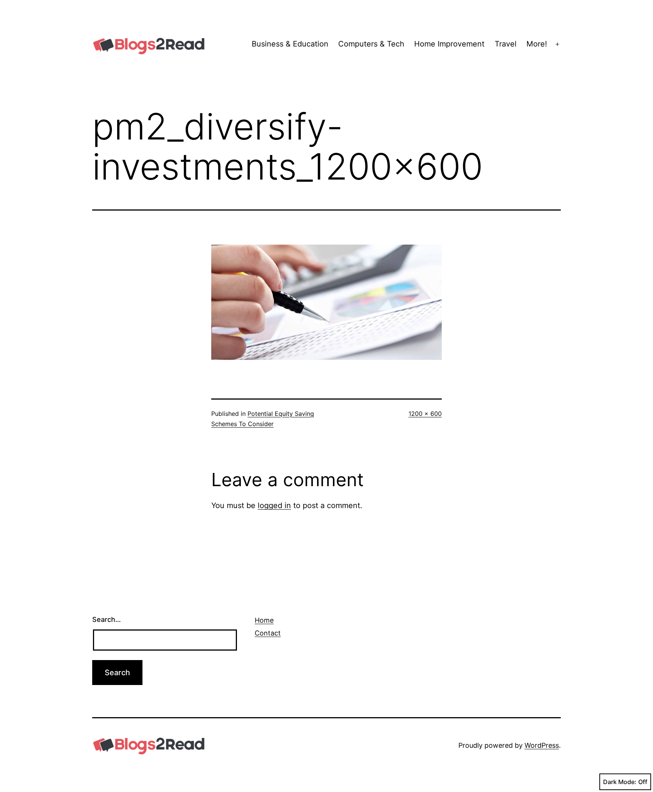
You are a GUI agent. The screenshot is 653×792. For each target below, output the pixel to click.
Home (264, 620)
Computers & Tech (371, 43)
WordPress (542, 745)
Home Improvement (449, 43)
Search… (106, 619)
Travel (506, 43)
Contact (268, 633)
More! (536, 43)
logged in (274, 505)
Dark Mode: (619, 782)
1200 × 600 (425, 413)
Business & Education (290, 43)
